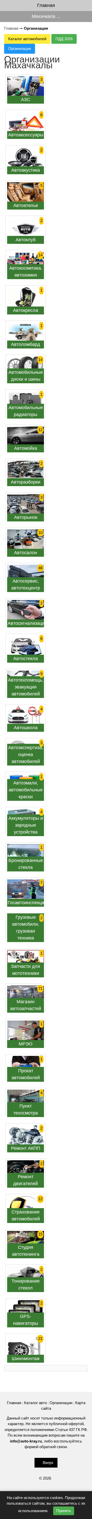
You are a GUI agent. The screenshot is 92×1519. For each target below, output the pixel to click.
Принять (63, 1511)
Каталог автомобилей (27, 39)
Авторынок (25, 517)
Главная (46, 5)
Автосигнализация (27, 623)
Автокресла (25, 310)
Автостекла (25, 658)
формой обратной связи (46, 1447)
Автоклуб (26, 239)
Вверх (48, 1462)
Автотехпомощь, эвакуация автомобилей (25, 686)
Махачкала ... (46, 16)
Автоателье (25, 205)
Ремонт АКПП (25, 1148)
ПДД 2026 (64, 39)
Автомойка (25, 448)
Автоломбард (25, 344)
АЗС (25, 99)
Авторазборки (25, 482)
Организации (19, 48)
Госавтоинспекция (27, 902)
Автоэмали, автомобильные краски (26, 789)
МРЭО (25, 1043)
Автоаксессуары (25, 134)
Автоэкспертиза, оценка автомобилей (25, 754)
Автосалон (25, 552)
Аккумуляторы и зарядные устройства (25, 825)
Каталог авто (35, 1403)
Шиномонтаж (26, 1358)
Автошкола (26, 727)
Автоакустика (25, 170)
